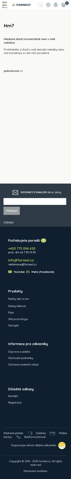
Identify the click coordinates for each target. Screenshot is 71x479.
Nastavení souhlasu (35, 471)
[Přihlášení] (55, 5)
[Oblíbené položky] (48, 5)
